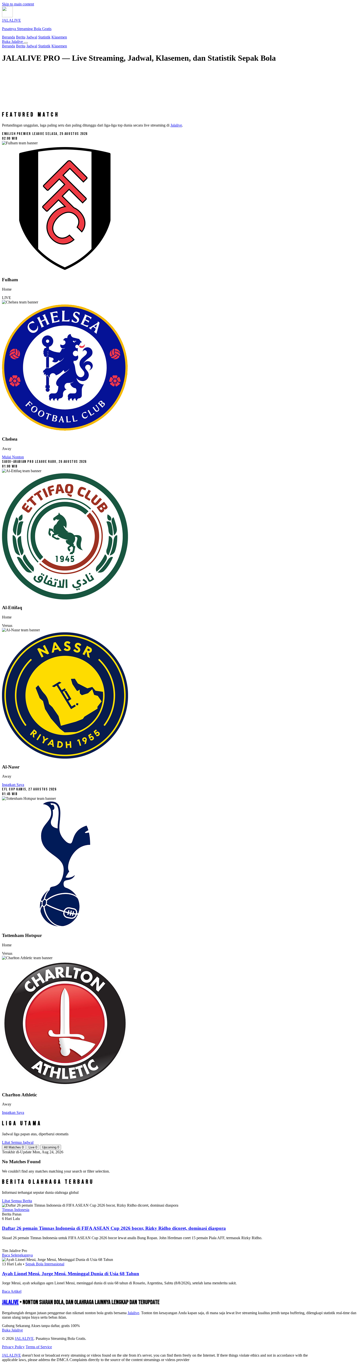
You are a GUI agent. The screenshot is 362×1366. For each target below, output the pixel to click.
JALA (10, 1302)
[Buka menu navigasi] (26, 43)
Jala (133, 1313)
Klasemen (59, 37)
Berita (20, 37)
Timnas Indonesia (15, 1210)
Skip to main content (18, 4)
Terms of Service (39, 1347)
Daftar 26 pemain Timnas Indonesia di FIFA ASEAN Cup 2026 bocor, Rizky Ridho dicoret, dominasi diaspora (114, 1228)
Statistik (44, 37)
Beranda (8, 37)
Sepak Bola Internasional (44, 1264)
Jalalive (176, 125)
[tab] (14, 1147)
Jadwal (31, 37)
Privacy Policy (13, 1347)
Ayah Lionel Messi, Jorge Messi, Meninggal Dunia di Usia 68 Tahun (70, 1273)
